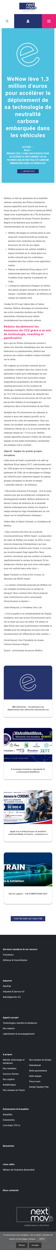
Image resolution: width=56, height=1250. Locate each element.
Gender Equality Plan (39, 1087)
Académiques (9, 1084)
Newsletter (8, 1146)
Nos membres (9, 1068)
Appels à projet (10, 1017)
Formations (8, 954)
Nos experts (9, 1028)
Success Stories (11, 1074)
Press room (34, 1081)
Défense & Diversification (15, 960)
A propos (7, 1054)
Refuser (22, 1245)
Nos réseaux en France (14, 1090)
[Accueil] (28, 7)
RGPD (41, 1239)
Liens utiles (9, 1164)
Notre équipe (35, 1076)
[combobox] (7, 21)
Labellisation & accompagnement (18, 1034)
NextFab (7, 986)
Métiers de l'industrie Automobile (19, 1169)
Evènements (9, 1120)
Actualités (7, 1114)
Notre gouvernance (38, 1070)
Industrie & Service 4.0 (13, 991)
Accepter (35, 1245)
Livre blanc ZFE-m (11, 1125)
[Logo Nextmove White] (35, 1216)
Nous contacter (11, 1190)
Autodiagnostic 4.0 (12, 997)
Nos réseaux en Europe (40, 1060)
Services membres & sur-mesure (20, 949)
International (35, 1065)
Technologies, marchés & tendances (20, 1023)
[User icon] (28, 21)
